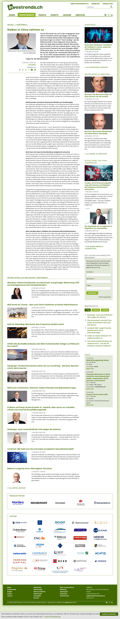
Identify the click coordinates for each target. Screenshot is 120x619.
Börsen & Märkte (39, 592)
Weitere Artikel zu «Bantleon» (97, 74)
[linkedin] (18, 70)
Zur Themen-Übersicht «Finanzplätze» (94, 248)
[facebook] (25, 70)
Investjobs (37, 596)
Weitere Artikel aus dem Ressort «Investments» (27, 278)
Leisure (67, 14)
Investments (26, 14)
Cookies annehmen (109, 614)
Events (54, 14)
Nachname (90, 278)
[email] (31, 70)
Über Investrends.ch (79, 4)
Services (80, 14)
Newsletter (108, 4)
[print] (34, 70)
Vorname (90, 272)
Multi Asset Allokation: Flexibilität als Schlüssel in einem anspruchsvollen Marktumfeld (98, 47)
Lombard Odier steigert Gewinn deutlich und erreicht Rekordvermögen (99, 330)
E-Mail (89, 285)
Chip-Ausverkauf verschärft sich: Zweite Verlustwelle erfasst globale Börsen (99, 322)
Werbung (96, 4)
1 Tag (87, 310)
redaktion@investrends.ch (95, 596)
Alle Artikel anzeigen (17, 488)
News (12, 14)
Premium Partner (17, 496)
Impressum (64, 592)
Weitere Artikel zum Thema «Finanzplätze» (96, 162)
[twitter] (28, 70)
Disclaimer (63, 594)
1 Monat (105, 310)
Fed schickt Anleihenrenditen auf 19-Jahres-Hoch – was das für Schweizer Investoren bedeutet (99, 343)
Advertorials (90, 25)
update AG (68, 602)
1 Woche (96, 310)
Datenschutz (64, 596)
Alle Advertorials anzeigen (97, 67)
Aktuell (10, 25)
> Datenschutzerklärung (51, 617)
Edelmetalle (38, 594)
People (42, 14)
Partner (13, 516)
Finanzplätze (32, 65)
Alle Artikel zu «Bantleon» (96, 154)
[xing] (22, 70)
